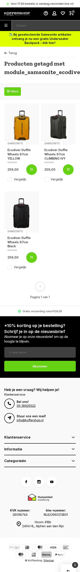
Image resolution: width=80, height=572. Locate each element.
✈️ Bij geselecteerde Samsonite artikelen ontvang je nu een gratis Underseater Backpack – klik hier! (40, 39)
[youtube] (52, 482)
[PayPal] (59, 555)
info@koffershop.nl (30, 420)
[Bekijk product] (31, 169)
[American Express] (33, 555)
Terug (12, 53)
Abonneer (40, 366)
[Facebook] (26, 482)
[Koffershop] (17, 13)
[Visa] (53, 548)
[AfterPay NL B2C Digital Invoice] (14, 548)
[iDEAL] (27, 548)
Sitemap (49, 560)
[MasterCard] (40, 548)
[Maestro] (21, 555)
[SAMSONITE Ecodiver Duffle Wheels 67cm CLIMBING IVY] (58, 124)
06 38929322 (26, 406)
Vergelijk (20, 179)
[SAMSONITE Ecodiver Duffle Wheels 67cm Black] (21, 212)
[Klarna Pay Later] (46, 555)
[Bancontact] (65, 548)
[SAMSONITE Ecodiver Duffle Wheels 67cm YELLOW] (21, 124)
